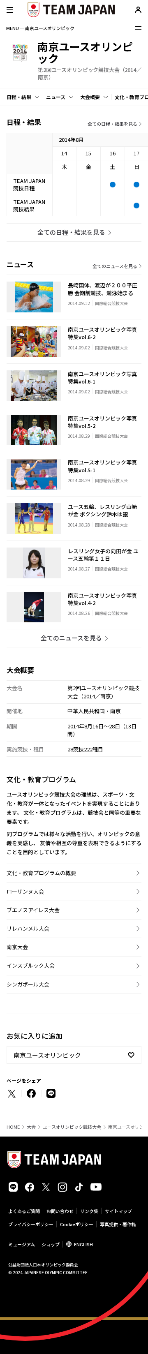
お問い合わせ (60, 1211)
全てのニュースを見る (114, 266)
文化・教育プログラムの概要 (41, 873)
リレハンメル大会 (28, 928)
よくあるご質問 (24, 1211)
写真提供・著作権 (118, 1224)
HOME (13, 1127)
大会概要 (90, 96)
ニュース (55, 96)
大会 (31, 1127)
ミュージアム (21, 1244)
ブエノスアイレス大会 (33, 910)
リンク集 (89, 1211)
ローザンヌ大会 (25, 891)
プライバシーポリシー (30, 1224)
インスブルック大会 (31, 965)
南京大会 (17, 947)
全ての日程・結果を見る (112, 123)
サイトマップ (118, 1211)
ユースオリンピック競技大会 (72, 1127)
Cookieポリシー (76, 1224)
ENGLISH (83, 1244)
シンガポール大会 (28, 984)
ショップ (51, 1244)
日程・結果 (19, 96)
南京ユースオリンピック (47, 1055)
